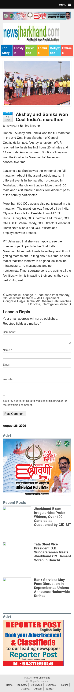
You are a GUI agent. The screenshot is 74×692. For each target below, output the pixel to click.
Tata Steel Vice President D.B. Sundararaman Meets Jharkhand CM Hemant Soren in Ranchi (52, 552)
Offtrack (67, 50)
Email (7, 364)
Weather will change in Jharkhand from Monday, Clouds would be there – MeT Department (36, 296)
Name (7, 350)
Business (30, 50)
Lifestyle (19, 50)
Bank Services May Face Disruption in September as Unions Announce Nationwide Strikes (52, 587)
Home (9, 684)
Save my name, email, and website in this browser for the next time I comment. (35, 403)
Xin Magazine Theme (37, 681)
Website (8, 379)
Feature (42, 50)
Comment (9, 332)
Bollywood (55, 50)
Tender (49, 688)
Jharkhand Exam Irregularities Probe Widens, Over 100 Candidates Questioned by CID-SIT (52, 516)
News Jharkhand (41, 677)
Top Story (6, 50)
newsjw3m (12, 125)
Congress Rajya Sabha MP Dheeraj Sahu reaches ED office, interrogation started (37, 302)
